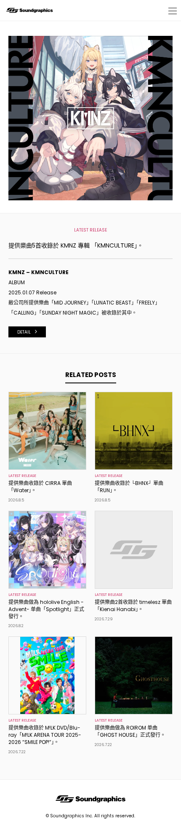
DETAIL (24, 332)
